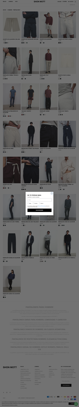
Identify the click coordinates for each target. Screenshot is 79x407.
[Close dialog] (52, 193)
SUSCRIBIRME (39, 210)
